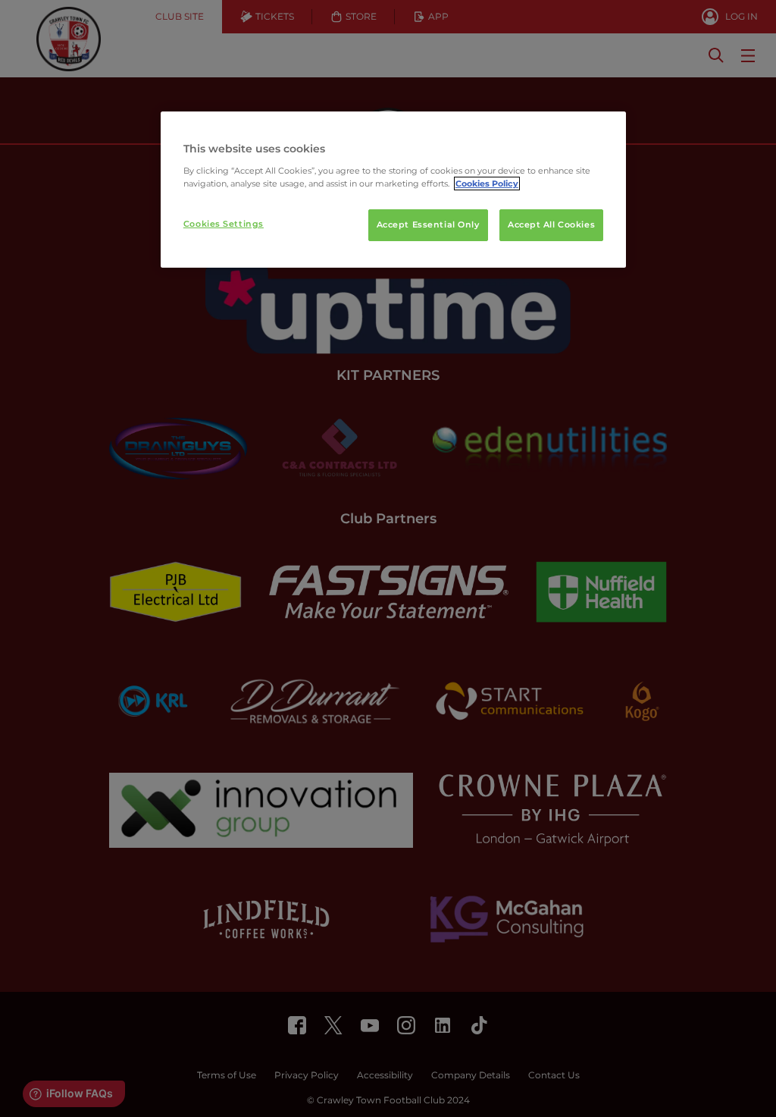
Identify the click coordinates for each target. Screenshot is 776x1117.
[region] (393, 189)
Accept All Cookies (551, 224)
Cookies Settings (223, 223)
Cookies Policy (486, 183)
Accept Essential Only (428, 224)
